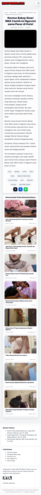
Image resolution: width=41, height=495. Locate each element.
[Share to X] (15, 189)
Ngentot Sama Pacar (24, 176)
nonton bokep (12, 180)
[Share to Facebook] (20, 189)
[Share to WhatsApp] (26, 189)
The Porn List (11, 456)
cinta (9, 171)
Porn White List (12, 458)
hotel (31, 171)
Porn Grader (11, 460)
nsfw (22, 180)
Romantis (30, 180)
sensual (13, 184)
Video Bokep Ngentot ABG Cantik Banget (20, 439)
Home (6, 12)
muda (12, 176)
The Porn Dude (12, 452)
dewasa (17, 171)
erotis (24, 171)
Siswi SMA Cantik (24, 184)
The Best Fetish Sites (14, 454)
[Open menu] (37, 3)
